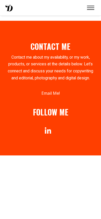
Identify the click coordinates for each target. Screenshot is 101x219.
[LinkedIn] (48, 131)
